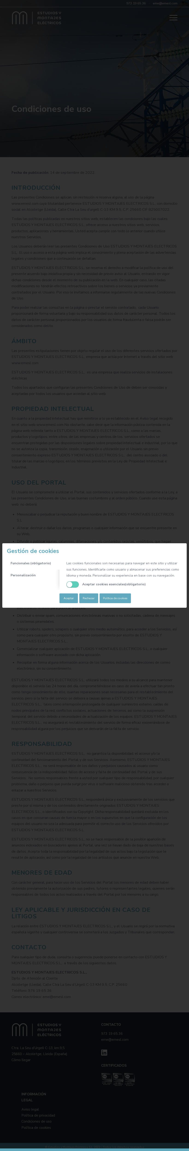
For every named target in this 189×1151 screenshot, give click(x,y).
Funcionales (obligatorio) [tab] (31, 563)
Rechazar (88, 598)
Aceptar (69, 598)
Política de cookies (115, 598)
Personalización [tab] (23, 575)
